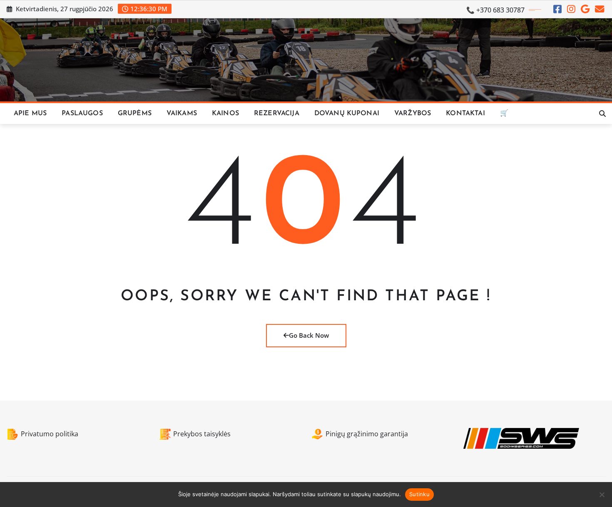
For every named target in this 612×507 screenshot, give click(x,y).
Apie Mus (30, 113)
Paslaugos (82, 113)
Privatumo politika (49, 433)
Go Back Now (309, 335)
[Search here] (602, 113)
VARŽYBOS (412, 113)
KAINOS (225, 113)
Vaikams (182, 113)
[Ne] (601, 494)
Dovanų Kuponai (346, 113)
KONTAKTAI (465, 113)
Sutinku (419, 494)
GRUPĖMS (135, 113)
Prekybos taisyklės (202, 433)
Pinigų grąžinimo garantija (367, 433)
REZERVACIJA (276, 113)
